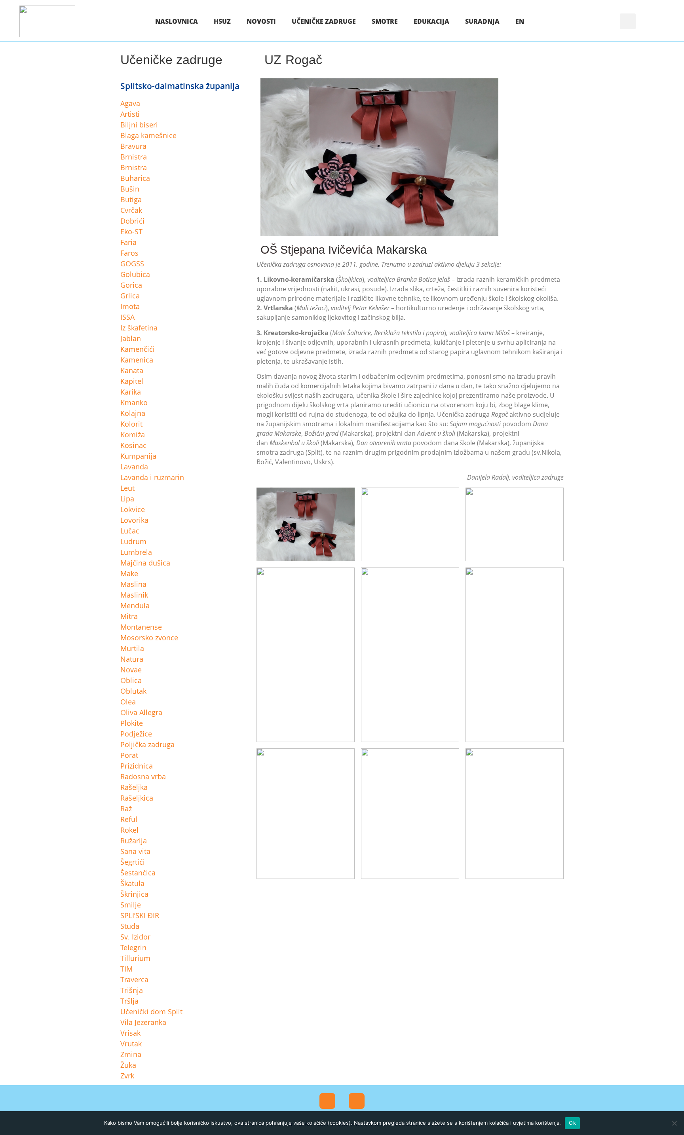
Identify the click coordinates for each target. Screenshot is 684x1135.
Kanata (131, 370)
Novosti (261, 21)
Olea (128, 701)
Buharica (135, 178)
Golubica (135, 274)
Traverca (134, 979)
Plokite (131, 723)
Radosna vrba (143, 776)
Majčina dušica (145, 563)
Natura (131, 659)
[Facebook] (327, 1101)
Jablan (130, 338)
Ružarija (133, 840)
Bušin (129, 189)
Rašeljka (134, 787)
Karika (130, 392)
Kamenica (136, 359)
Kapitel (131, 381)
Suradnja (482, 21)
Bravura (133, 146)
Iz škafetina (139, 327)
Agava (130, 103)
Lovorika (134, 520)
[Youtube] (357, 1101)
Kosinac (133, 445)
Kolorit (131, 424)
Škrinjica (134, 894)
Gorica (131, 285)
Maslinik (134, 595)
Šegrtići (132, 862)
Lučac (129, 530)
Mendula (135, 605)
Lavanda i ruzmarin (152, 477)
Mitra (129, 616)
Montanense (141, 627)
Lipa (127, 498)
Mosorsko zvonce (149, 637)
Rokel (129, 830)
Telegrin (133, 947)
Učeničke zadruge (324, 21)
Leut (127, 488)
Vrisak (130, 1033)
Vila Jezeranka (143, 1022)
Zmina (130, 1054)
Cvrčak (131, 210)
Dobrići (132, 221)
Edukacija (431, 21)
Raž (126, 808)
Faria (128, 242)
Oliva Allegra (141, 712)
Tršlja (129, 1001)
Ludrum (133, 541)
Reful (128, 819)
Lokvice (132, 509)
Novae (131, 669)
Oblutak (133, 691)
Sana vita (135, 851)
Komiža (132, 434)
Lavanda (134, 466)
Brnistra (133, 156)
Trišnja (131, 990)
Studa (129, 926)
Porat (129, 755)
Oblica (131, 680)
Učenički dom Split (151, 1011)
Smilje (130, 904)
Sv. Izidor (135, 936)
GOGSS (132, 263)
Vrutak (131, 1043)
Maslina (133, 584)
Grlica (130, 295)
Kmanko (134, 402)
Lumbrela (136, 552)
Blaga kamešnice (148, 135)
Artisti (130, 114)
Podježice (136, 733)
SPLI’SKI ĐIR (139, 915)
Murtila (132, 648)
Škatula (132, 883)
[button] (628, 21)
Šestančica (138, 872)
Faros (129, 253)
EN (519, 21)
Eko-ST (131, 231)
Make (129, 573)
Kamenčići (137, 349)
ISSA (127, 317)
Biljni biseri (139, 124)
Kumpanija (138, 456)
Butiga (131, 199)
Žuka (128, 1065)
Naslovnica (176, 21)
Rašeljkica (136, 798)
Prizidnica (136, 766)
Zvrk (127, 1075)
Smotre (385, 21)
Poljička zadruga (147, 744)
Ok (572, 1123)
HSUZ (222, 21)
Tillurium (135, 958)
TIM (126, 969)
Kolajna (132, 413)
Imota (130, 306)
